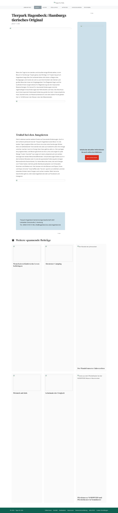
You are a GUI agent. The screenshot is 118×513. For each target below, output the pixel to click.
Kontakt (55, 510)
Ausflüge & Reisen (77, 7)
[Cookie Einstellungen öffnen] (3, 511)
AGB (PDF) (92, 510)
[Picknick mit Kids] (27, 438)
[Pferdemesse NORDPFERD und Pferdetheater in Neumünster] (91, 438)
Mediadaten (62, 510)
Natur (37, 7)
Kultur (45, 7)
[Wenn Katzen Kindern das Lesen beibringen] (27, 307)
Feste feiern (87, 7)
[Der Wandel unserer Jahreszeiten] (91, 307)
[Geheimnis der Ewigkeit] (59, 438)
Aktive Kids (65, 7)
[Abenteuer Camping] (59, 307)
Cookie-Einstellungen (102, 510)
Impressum (70, 510)
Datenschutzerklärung (81, 510)
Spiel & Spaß (54, 7)
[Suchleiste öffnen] (94, 7)
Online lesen (48, 510)
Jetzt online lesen (92, 157)
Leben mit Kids (27, 7)
